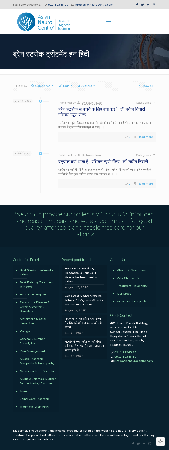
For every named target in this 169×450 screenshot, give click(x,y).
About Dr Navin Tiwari (132, 270)
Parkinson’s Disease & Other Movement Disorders (35, 307)
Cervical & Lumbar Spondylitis (32, 341)
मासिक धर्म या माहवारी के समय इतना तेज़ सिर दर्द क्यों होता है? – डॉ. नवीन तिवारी (84, 323)
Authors (86, 86)
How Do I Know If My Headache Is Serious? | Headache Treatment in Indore (81, 275)
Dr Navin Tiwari (92, 102)
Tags (66, 86)
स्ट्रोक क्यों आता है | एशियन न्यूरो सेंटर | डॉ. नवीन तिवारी (103, 161)
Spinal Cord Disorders (35, 399)
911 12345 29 (58, 4)
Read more (145, 137)
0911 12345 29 (125, 352)
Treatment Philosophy (132, 286)
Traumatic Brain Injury (35, 407)
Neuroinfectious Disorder (37, 371)
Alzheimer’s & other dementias (33, 321)
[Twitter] (143, 4)
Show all (147, 86)
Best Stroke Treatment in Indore (37, 272)
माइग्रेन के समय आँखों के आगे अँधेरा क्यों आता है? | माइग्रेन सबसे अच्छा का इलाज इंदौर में (84, 346)
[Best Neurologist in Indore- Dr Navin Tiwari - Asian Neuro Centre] (44, 21)
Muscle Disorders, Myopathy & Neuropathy (37, 361)
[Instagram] (154, 4)
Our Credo (124, 293)
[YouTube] (148, 4)
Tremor (25, 391)
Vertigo (25, 331)
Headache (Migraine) (34, 294)
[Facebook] (137, 4)
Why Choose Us (128, 278)
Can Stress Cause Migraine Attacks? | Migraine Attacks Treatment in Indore (84, 300)
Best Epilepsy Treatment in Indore (37, 284)
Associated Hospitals (131, 301)
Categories (42, 86)
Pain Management (32, 351)
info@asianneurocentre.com (94, 4)
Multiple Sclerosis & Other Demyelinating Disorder (38, 381)
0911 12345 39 (125, 356)
